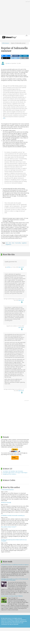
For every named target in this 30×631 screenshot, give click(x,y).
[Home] (9, 37)
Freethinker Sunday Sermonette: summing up (12, 515)
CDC (7, 243)
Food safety (18, 243)
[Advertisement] (15, 17)
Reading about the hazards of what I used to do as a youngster (14, 540)
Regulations (8, 244)
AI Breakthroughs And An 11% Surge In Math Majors (15, 472)
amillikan (8, 267)
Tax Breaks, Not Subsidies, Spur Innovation (13, 471)
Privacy (24, 618)
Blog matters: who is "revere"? (8, 527)
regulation (24, 243)
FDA (10, 243)
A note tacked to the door (7, 489)
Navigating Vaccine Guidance (9, 474)
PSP (4, 118)
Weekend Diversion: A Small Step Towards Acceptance (15, 564)
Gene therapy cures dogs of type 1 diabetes (12, 596)
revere (8, 63)
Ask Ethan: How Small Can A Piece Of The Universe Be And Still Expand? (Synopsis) (14, 579)
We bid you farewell (6, 502)
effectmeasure (5, 43)
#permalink (21, 267)
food (13, 243)
